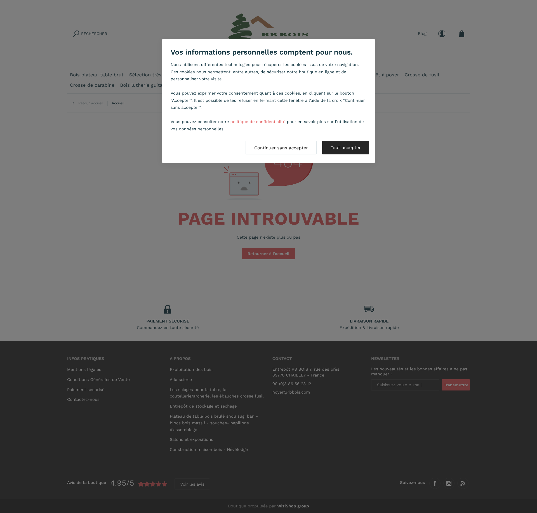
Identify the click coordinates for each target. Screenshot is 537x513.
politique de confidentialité (258, 121)
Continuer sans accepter (281, 147)
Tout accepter (346, 147)
